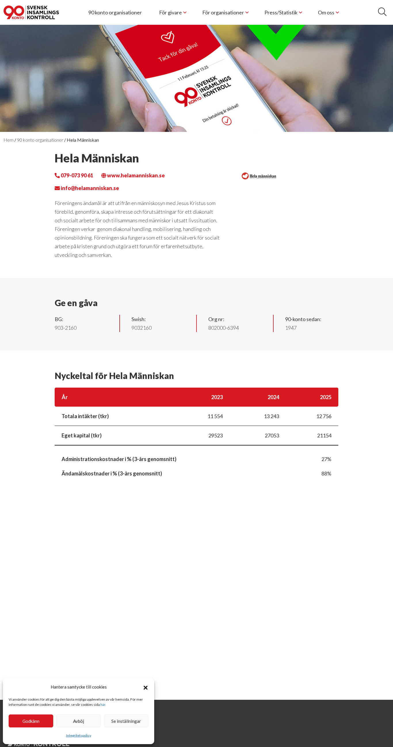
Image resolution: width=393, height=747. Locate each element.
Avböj (78, 721)
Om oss (326, 12)
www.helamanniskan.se (135, 175)
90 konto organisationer (115, 12)
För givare (170, 12)
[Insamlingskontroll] (31, 12)
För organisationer (223, 12)
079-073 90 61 (76, 175)
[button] (145, 687)
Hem (8, 140)
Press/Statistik (280, 12)
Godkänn (30, 721)
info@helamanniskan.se (89, 188)
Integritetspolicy (78, 735)
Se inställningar (126, 721)
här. (103, 704)
